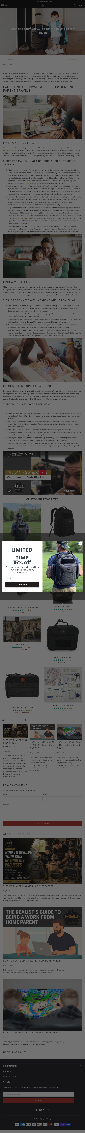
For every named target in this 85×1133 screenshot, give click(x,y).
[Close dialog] (80, 543)
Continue (22, 584)
